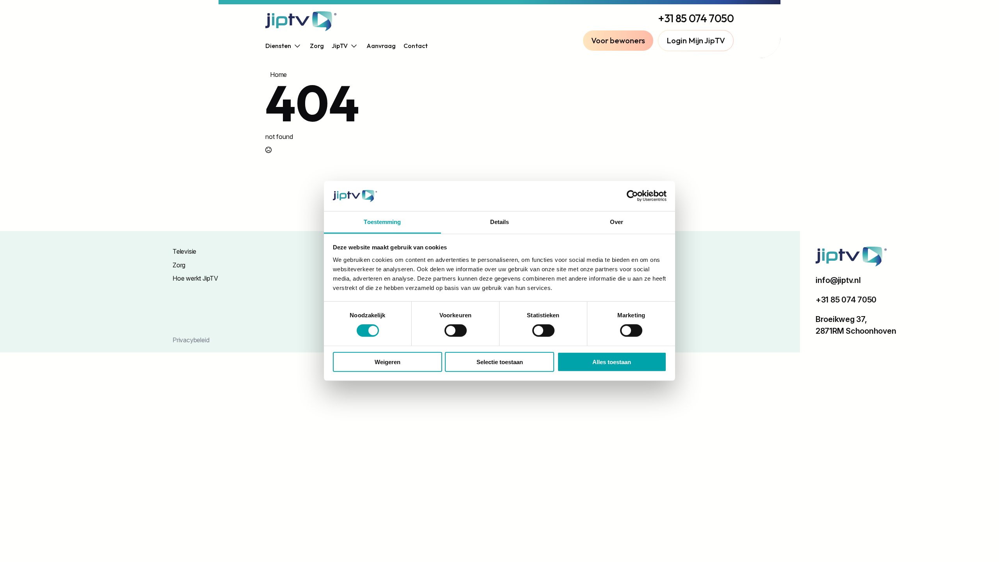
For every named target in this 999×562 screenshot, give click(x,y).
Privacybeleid (190, 340)
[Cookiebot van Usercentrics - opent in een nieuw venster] (632, 196)
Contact (416, 46)
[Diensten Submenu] (296, 46)
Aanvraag (381, 46)
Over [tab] (616, 222)
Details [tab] (499, 222)
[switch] (455, 330)
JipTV (340, 46)
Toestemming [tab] (382, 222)
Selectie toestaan (499, 361)
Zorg (317, 46)
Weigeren (387, 361)
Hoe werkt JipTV (195, 278)
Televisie (184, 251)
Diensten (278, 46)
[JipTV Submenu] (353, 46)
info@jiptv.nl (838, 280)
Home (278, 74)
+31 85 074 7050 (696, 18)
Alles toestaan (611, 361)
